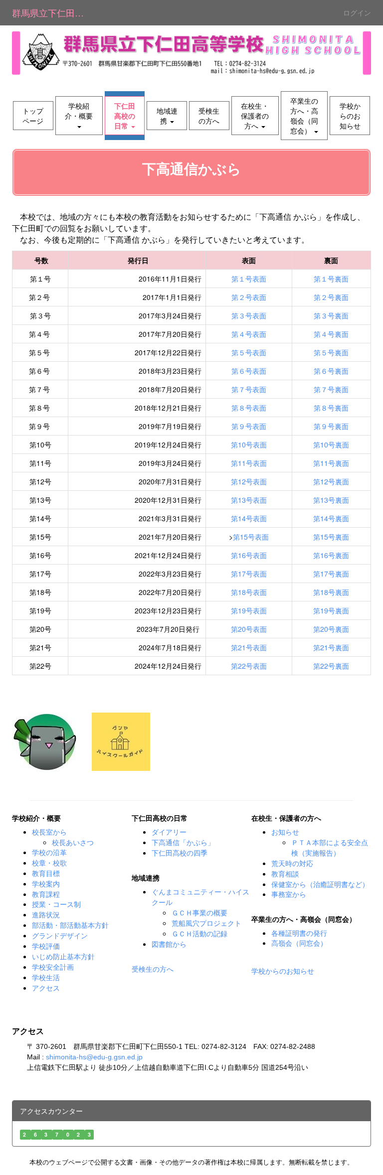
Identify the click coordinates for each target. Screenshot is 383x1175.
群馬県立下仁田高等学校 (54, 12)
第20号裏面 (331, 629)
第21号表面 (249, 647)
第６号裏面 (331, 371)
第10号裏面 (331, 444)
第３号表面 (248, 315)
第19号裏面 (331, 610)
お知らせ (285, 832)
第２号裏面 (331, 297)
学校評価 (46, 946)
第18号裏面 (331, 592)
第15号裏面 (331, 537)
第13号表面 (249, 500)
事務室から (288, 894)
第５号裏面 (331, 352)
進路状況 (46, 915)
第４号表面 (248, 334)
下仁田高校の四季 (179, 853)
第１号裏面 (331, 279)
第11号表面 (249, 463)
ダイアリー (169, 832)
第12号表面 (249, 481)
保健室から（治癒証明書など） (320, 884)
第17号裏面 (331, 574)
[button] (79, 115)
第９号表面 (248, 426)
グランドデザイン (60, 936)
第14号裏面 (331, 518)
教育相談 (285, 874)
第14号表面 (249, 518)
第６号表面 (248, 371)
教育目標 (46, 874)
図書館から (169, 944)
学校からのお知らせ (282, 971)
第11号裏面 (331, 463)
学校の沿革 (49, 853)
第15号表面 (251, 537)
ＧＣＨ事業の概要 (199, 913)
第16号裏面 (331, 555)
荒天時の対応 (292, 864)
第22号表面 (249, 666)
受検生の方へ (153, 969)
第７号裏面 (331, 389)
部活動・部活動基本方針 (70, 925)
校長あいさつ (73, 842)
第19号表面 (249, 610)
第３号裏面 (331, 315)
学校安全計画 (53, 967)
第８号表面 (248, 408)
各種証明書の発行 (299, 933)
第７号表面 (248, 389)
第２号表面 (248, 297)
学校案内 (46, 884)
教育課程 (46, 894)
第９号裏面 (331, 426)
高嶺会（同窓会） (299, 943)
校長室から (49, 832)
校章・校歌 (49, 863)
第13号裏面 (331, 500)
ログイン (357, 12)
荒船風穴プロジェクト (206, 923)
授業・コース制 (56, 904)
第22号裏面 (331, 666)
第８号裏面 (331, 408)
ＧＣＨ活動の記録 (199, 934)
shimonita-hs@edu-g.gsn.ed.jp (94, 1057)
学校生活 (46, 978)
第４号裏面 (331, 334)
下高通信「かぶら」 (183, 843)
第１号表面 (248, 279)
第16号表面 (249, 555)
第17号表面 (249, 574)
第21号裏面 (331, 647)
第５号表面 (248, 352)
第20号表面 (249, 629)
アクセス (46, 988)
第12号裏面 (331, 481)
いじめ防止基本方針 (63, 957)
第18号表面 (249, 592)
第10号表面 (249, 444)
